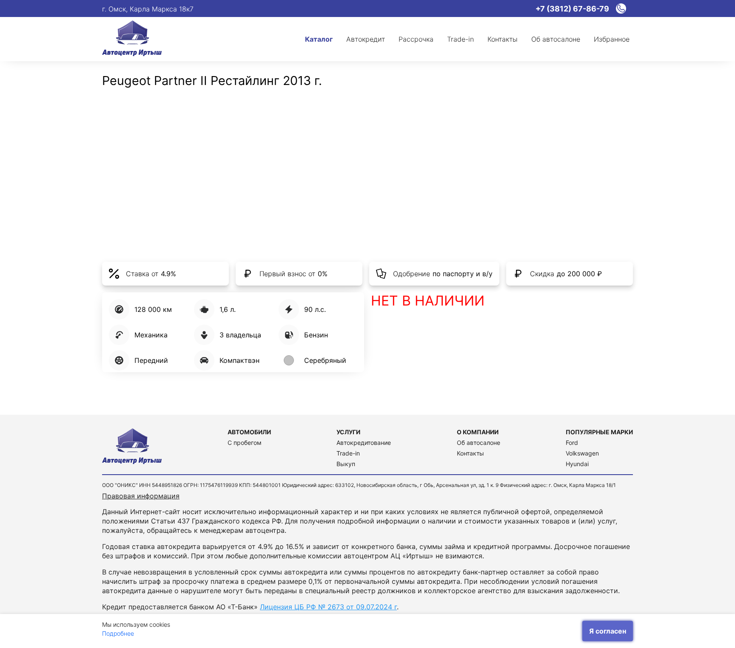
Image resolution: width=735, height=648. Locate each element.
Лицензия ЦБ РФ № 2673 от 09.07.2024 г (328, 607)
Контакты (470, 453)
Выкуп (345, 463)
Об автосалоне (478, 442)
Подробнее (118, 633)
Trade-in (348, 453)
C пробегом (245, 442)
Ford (572, 442)
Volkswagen (582, 453)
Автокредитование (363, 442)
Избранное (612, 39)
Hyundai (577, 463)
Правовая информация (140, 496)
